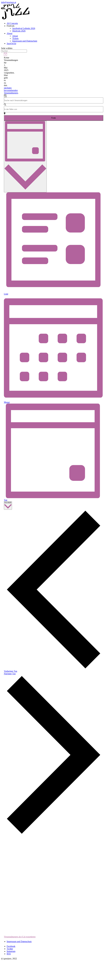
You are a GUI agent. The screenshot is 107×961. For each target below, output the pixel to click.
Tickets (15, 38)
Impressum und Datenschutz (24, 41)
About (9, 33)
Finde (53, 118)
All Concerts (12, 23)
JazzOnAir (11, 43)
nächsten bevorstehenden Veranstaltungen (11, 90)
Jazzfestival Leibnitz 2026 (23, 28)
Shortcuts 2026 (18, 31)
